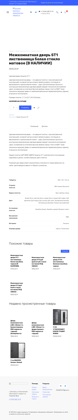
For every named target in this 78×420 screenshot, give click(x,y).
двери (49, 3)
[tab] (34, 126)
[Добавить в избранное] (34, 107)
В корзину (25, 107)
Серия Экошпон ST (36, 51)
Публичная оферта (35, 393)
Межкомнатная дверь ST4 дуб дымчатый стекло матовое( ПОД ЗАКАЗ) (39, 262)
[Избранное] (61, 12)
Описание (34, 126)
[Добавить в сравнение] (38, 107)
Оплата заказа (34, 388)
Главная (11, 51)
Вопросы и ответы (35, 398)
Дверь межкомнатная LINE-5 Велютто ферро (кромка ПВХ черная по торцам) (38, 328)
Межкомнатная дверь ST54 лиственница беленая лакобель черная (60, 262)
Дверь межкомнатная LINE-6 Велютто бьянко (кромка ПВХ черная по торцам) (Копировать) (16, 327)
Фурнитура (46, 392)
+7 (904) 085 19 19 (47, 12)
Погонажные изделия (47, 396)
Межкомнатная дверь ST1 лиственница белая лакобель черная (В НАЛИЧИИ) (16, 260)
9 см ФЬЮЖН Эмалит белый (16, 361)
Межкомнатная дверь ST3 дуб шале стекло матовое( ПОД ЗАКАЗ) (16, 287)
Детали (45, 126)
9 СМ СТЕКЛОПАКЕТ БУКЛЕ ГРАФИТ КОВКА (59, 330)
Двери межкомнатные (22, 51)
